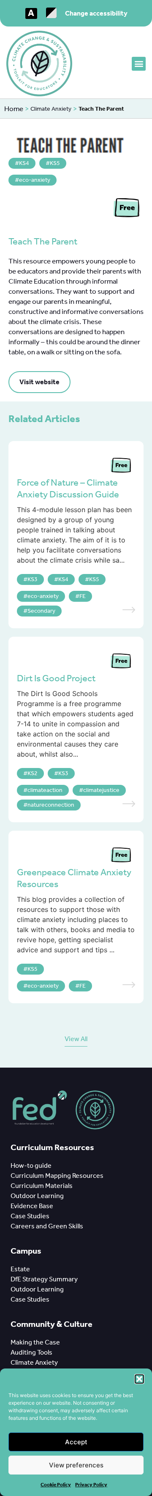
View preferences (76, 1465)
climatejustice (101, 790)
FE (82, 596)
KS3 (32, 579)
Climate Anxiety (50, 108)
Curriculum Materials (42, 1186)
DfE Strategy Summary (45, 1279)
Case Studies (30, 1216)
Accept (76, 1442)
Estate (20, 1269)
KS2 (32, 773)
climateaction (44, 790)
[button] (139, 1379)
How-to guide (32, 1165)
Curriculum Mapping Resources (57, 1176)
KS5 (55, 163)
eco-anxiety (34, 179)
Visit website (39, 382)
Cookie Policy (56, 1485)
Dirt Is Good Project (56, 678)
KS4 (24, 163)
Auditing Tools (32, 1352)
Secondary (41, 610)
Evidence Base (33, 1206)
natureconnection (50, 804)
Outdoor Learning (38, 1196)
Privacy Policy (91, 1485)
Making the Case (36, 1342)
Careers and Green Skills (47, 1226)
